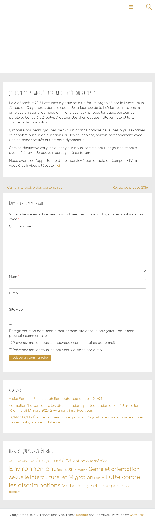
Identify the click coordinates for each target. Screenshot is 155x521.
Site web (16, 309)
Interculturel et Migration (61, 477)
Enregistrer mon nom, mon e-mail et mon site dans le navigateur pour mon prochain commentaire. (71, 333)
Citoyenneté (50, 460)
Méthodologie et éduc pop (91, 485)
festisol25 (64, 470)
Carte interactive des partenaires (32, 187)
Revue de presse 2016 (132, 187)
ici (58, 165)
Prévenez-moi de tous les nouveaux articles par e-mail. (58, 350)
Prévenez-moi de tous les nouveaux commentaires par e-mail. (64, 343)
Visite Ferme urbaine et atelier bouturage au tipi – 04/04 (55, 399)
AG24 (25, 461)
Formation (80, 470)
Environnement (32, 468)
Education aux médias (87, 461)
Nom (14, 277)
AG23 (18, 461)
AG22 (12, 461)
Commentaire (21, 226)
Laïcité (99, 478)
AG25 (31, 461)
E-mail (15, 293)
